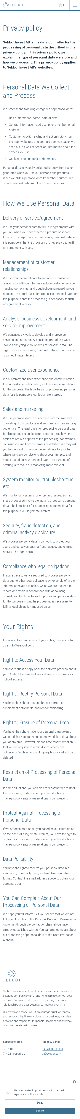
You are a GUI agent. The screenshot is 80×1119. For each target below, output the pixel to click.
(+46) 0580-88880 (52, 1049)
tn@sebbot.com (51, 1053)
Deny (40, 1102)
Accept (40, 1111)
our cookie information (41, 159)
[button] (75, 5)
